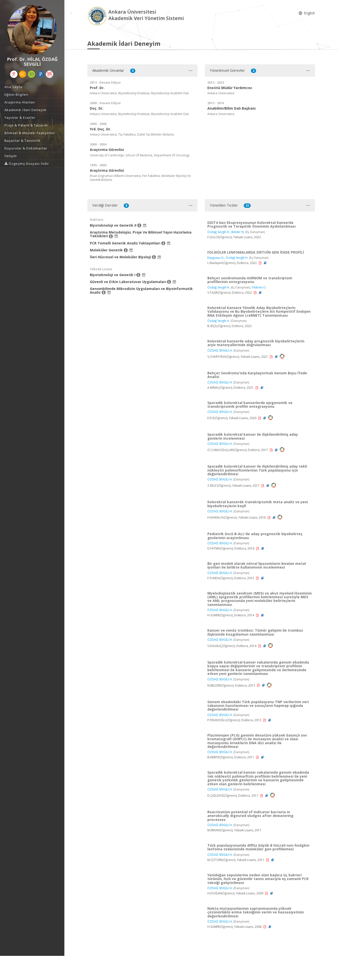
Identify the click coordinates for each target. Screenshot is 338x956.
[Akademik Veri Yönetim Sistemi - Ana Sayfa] (97, 15)
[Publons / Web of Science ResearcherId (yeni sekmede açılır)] (41, 74)
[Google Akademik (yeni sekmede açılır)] (14, 74)
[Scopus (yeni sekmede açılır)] (22, 74)
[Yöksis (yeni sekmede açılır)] (49, 74)
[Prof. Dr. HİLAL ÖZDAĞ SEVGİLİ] (32, 29)
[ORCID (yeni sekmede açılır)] (31, 74)
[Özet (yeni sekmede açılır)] (265, 263)
